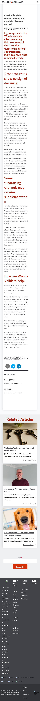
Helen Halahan (16, 28)
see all (20, 383)
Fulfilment (15, 357)
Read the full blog (28, 460)
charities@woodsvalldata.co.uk (15, 630)
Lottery (21, 357)
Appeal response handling (12, 358)
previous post (22, 104)
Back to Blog (11, 374)
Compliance (8, 359)
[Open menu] (37, 2)
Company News (16, 359)
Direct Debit (24, 358)
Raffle (10, 357)
